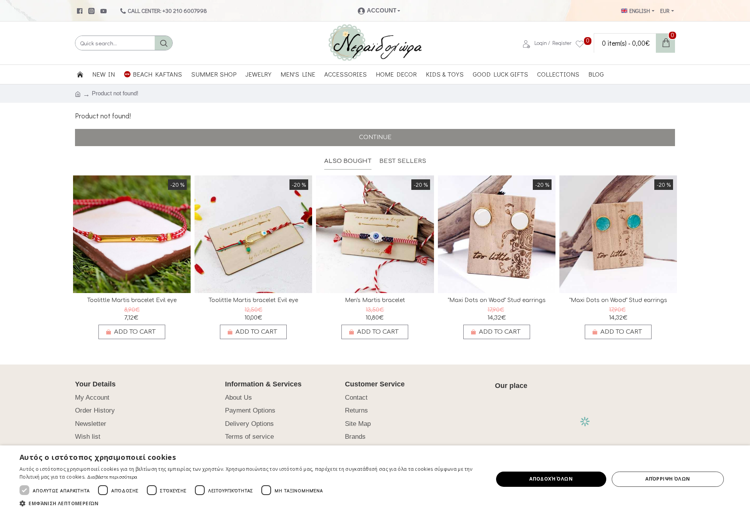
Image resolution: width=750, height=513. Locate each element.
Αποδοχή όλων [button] (551, 478)
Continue (375, 137)
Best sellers (402, 161)
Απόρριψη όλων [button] (667, 478)
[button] (249, 503)
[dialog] (375, 479)
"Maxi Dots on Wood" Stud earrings (497, 300)
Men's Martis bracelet (375, 300)
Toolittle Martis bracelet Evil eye (132, 300)
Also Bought (347, 161)
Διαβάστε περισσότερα (112, 477)
